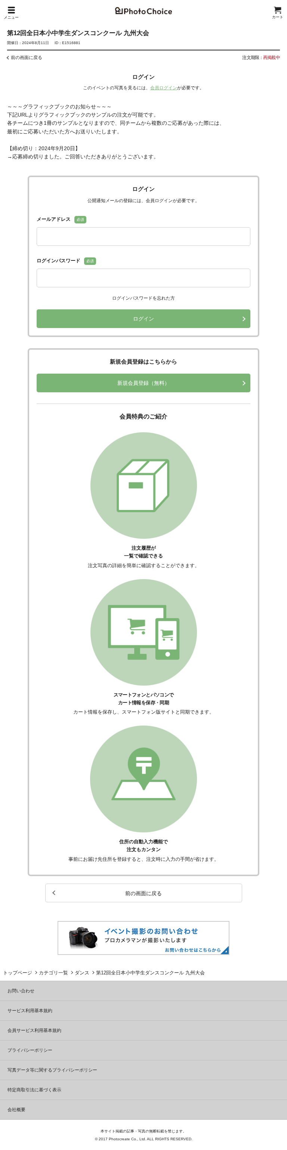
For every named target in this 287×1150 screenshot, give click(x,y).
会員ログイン (163, 87)
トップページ (17, 973)
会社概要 (16, 1109)
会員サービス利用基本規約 (34, 1030)
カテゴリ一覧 (53, 973)
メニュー (11, 17)
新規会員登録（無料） (143, 383)
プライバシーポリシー (29, 1050)
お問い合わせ (20, 990)
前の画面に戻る (26, 57)
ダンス (82, 973)
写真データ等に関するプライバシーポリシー (52, 1070)
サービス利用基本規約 (29, 1010)
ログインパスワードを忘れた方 (143, 298)
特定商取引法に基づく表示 (34, 1089)
